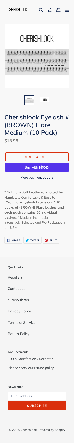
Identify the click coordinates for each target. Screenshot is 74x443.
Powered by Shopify (51, 430)
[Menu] (67, 9)
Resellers (15, 277)
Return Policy (19, 333)
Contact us (16, 288)
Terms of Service (22, 322)
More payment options (37, 177)
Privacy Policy (19, 311)
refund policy (44, 368)
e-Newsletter (18, 300)
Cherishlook (29, 430)
